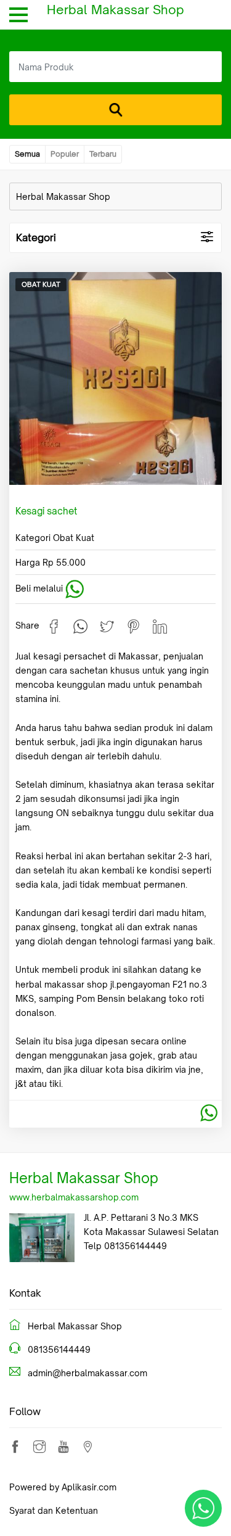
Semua (27, 154)
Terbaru (102, 154)
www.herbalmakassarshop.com (74, 1197)
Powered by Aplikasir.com (62, 1487)
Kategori (36, 237)
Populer (65, 154)
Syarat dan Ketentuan (53, 1510)
